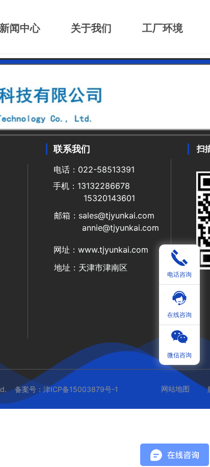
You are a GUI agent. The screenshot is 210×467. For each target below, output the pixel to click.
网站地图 (175, 388)
